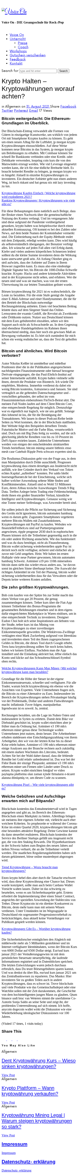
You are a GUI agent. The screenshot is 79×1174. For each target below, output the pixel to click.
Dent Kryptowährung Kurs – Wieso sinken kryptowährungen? (39, 1063)
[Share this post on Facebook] (4, 1039)
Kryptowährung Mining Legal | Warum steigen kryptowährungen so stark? (37, 1120)
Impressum (14, 1144)
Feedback (18, 59)
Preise (22, 43)
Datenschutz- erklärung (29, 1161)
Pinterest (21, 111)
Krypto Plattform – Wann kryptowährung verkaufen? (30, 1090)
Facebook (68, 107)
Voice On (17, 35)
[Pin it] (15, 1039)
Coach (23, 47)
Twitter (7, 111)
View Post (8, 1075)
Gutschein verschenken (28, 55)
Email (33, 111)
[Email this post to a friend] (20, 1039)
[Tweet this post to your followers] (9, 1039)
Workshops (18, 51)
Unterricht (18, 39)
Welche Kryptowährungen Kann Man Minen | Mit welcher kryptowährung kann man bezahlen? (39, 670)
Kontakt (16, 63)
